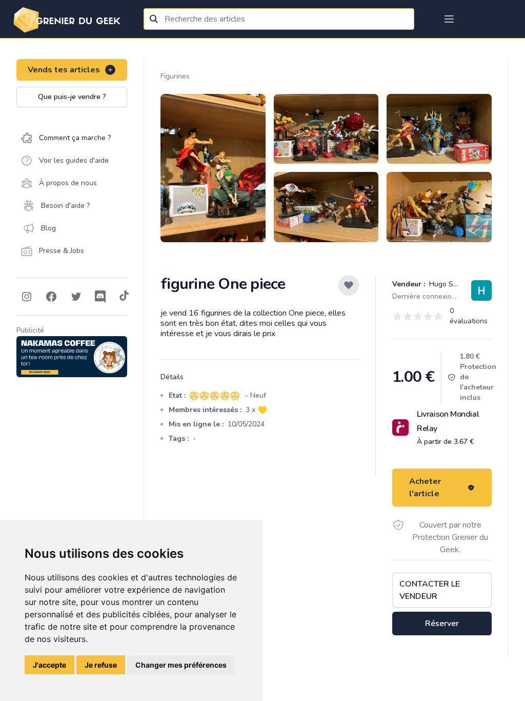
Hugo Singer (448, 284)
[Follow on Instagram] (26, 296)
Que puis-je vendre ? (72, 97)
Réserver (442, 623)
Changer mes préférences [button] (181, 664)
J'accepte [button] (49, 664)
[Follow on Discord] (100, 296)
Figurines (175, 76)
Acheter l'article (425, 487)
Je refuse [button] (101, 664)
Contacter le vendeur (429, 590)
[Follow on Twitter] (76, 296)
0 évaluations (469, 316)
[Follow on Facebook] (51, 296)
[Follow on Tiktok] (124, 296)
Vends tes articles (64, 69)
